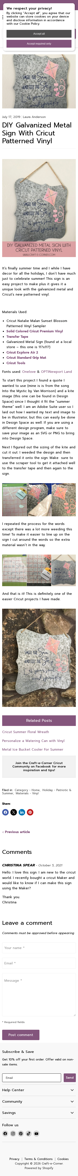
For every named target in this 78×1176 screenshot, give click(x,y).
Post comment (20, 1035)
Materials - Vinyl (27, 793)
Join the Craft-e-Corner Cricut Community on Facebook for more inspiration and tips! (39, 766)
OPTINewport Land (56, 371)
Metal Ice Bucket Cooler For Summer (32, 749)
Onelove (29, 371)
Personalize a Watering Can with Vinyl (33, 740)
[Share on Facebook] (5, 812)
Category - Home (27, 790)
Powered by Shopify (39, 1168)
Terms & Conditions (38, 1159)
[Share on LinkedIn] (22, 812)
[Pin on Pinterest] (30, 812)
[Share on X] (13, 812)
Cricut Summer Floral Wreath (25, 732)
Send (70, 1077)
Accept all (39, 33)
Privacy (15, 1159)
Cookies (63, 1159)
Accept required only (39, 43)
